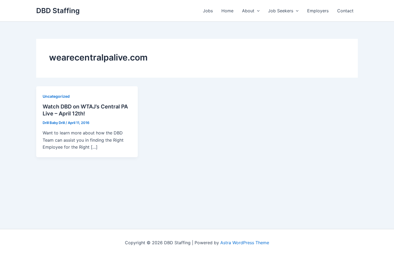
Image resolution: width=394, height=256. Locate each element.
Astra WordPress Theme (244, 242)
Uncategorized (56, 96)
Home (227, 10)
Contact (345, 10)
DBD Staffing (58, 10)
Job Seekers (280, 10)
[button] (257, 10)
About (248, 10)
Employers (318, 10)
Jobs (208, 10)
